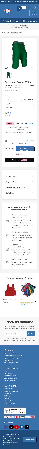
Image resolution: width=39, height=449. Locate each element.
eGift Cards (8, 373)
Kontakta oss (8, 388)
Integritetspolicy (9, 403)
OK (31, 333)
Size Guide (29, 99)
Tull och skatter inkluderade (19, 27)
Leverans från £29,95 (19, 26)
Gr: (6, 96)
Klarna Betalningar (10, 375)
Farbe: (7, 104)
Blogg (5, 371)
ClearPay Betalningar (11, 378)
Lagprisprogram (9, 360)
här (27, 255)
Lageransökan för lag (11, 358)
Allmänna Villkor (9, 401)
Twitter (11, 427)
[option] (11, 292)
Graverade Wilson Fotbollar (13, 355)
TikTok (26, 427)
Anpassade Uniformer (11, 353)
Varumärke (8, 85)
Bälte (22, 299)
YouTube (16, 427)
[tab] (19, 176)
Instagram (21, 427)
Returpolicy (8, 393)
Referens (8, 88)
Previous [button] (3, 301)
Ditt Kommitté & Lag (11, 362)
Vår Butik (7, 396)
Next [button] (35, 301)
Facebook (6, 427)
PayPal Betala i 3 (9, 380)
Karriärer (6, 398)
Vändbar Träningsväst (10, 299)
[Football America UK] (7, 11)
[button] (11, 90)
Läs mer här (7, 445)
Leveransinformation (11, 391)
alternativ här (16, 228)
